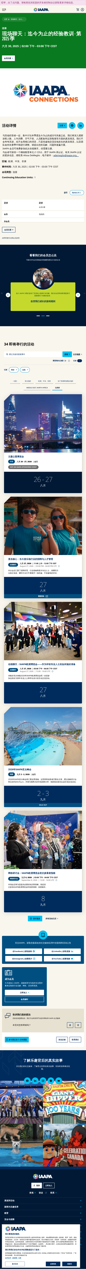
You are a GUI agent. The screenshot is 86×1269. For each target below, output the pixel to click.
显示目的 (15, 1264)
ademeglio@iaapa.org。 (66, 155)
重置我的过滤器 (58, 361)
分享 (61, 125)
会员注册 (7, 58)
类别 (14, 369)
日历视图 (76, 354)
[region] (41, 1246)
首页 (5, 19)
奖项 (31, 1193)
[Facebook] (27, 1080)
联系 (52, 1193)
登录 (38, 1185)
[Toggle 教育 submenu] (80, 1213)
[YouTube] (58, 1080)
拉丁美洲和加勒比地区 (65, 381)
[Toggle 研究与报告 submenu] (80, 1232)
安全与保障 (9, 1219)
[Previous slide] (8, 295)
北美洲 (57, 388)
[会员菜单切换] (82, 9)
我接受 (69, 1264)
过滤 (74, 361)
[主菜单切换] (4, 10)
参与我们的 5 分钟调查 (18, 1039)
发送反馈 (62, 1039)
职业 (41, 1193)
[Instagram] (43, 1080)
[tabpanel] (43, 289)
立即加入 (23, 992)
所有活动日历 (51, 918)
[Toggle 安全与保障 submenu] (80, 1219)
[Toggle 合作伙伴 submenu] (80, 1244)
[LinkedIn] (35, 1080)
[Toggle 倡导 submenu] (80, 1226)
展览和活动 (9, 1200)
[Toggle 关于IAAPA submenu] (80, 1238)
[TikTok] (50, 1080)
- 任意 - (15, 381)
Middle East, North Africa (37, 388)
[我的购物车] (77, 9)
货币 (65, 192)
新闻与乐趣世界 (11, 1207)
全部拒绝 (53, 1264)
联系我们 (75, 1039)
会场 (25, 369)
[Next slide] (78, 295)
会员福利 (24, 999)
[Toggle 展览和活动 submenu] (80, 1201)
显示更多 (36, 918)
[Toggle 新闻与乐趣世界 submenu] (80, 1207)
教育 (6, 1213)
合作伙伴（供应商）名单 (13, 1258)
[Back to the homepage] (43, 1176)
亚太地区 (28, 381)
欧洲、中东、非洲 (44, 381)
